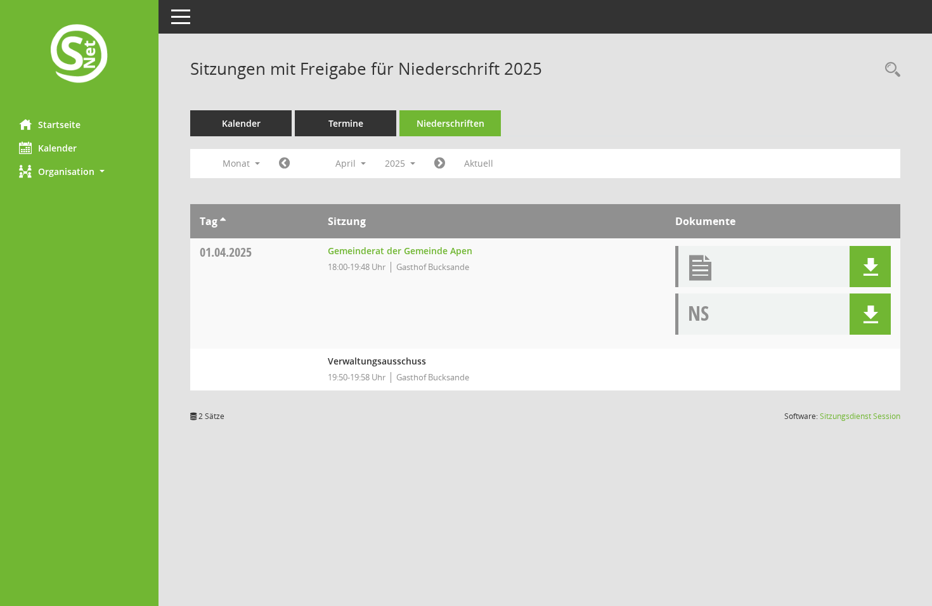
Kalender (57, 148)
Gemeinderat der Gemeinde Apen (400, 251)
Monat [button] (237, 163)
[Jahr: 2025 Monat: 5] (440, 163)
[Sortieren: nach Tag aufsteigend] (223, 221)
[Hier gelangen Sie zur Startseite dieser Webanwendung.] (79, 54)
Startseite (59, 125)
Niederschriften (450, 123)
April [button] (346, 163)
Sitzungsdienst (860, 416)
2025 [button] (396, 163)
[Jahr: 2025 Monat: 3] (284, 163)
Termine (345, 123)
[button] (79, 171)
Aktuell (478, 163)
